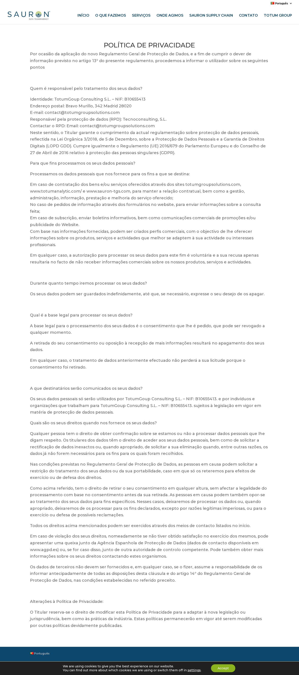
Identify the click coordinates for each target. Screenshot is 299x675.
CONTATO (248, 15)
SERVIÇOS (141, 15)
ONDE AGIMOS (170, 15)
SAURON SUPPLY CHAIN (211, 15)
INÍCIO (83, 15)
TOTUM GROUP (278, 15)
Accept (223, 668)
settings (194, 670)
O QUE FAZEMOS (110, 15)
